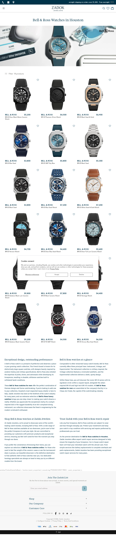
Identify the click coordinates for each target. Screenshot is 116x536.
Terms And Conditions (71, 521)
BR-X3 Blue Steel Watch (49, 207)
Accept (56, 274)
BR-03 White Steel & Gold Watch (88, 207)
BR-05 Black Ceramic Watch (50, 296)
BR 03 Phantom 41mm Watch (51, 117)
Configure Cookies (44, 521)
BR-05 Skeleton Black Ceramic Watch (17, 342)
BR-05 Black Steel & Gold (85, 117)
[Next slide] (113, 2)
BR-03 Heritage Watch (84, 296)
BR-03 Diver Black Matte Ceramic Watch (16, 118)
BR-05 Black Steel (83, 163)
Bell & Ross (11, 115)
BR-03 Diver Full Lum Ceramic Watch (89, 251)
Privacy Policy (54, 269)
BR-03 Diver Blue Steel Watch (51, 251)
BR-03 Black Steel (11, 207)
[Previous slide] (111, 2)
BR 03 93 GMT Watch (48, 342)
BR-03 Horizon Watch (12, 251)
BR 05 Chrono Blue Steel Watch (87, 342)
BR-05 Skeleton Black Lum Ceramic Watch (16, 297)
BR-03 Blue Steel (10, 163)
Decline (81, 274)
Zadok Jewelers (58, 8)
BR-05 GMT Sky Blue (48, 163)
